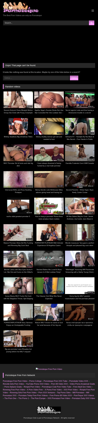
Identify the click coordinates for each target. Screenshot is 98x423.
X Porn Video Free (35, 390)
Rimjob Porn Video (32, 387)
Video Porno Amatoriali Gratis (82, 384)
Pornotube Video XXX (78, 381)
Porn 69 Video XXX (59, 384)
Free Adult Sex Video (82, 387)
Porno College (35, 381)
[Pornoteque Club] (49, 8)
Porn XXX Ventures (46, 393)
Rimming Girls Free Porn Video (23, 393)
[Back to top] (90, 416)
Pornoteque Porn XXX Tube (55, 381)
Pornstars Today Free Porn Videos (33, 395)
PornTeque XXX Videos (84, 395)
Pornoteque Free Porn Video (15, 381)
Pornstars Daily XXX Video (83, 398)
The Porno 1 (23, 398)
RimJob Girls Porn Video (13, 384)
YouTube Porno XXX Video (37, 384)
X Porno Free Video (53, 390)
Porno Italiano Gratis (13, 387)
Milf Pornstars (78, 393)
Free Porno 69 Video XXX (61, 395)
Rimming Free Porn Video (14, 390)
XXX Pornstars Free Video (59, 398)
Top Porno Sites (64, 393)
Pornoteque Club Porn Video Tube (56, 387)
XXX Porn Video (71, 390)
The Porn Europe (38, 398)
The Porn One (10, 398)
